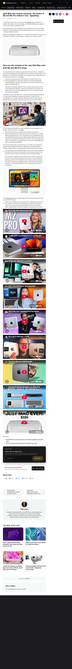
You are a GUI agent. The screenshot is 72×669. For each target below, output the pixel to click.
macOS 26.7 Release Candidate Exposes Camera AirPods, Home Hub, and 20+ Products (13, 567)
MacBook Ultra (51, 7)
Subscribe (38, 458)
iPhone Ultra (10, 7)
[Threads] (50, 14)
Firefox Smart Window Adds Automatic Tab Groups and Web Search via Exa (12, 544)
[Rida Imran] (24, 504)
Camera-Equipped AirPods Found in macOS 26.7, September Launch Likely (36, 567)
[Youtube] (60, 14)
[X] (53, 14)
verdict (21, 77)
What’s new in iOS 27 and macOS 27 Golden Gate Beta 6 (36, 543)
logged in (14, 589)
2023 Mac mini (30, 22)
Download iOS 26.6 (61, 7)
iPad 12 (34, 7)
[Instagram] (67, 14)
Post (6, 478)
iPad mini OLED (41, 7)
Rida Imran (9, 18)
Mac (4, 18)
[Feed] (63, 14)
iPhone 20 (27, 7)
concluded (10, 198)
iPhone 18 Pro (19, 7)
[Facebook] (57, 14)
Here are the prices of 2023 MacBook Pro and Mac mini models (21, 443)
